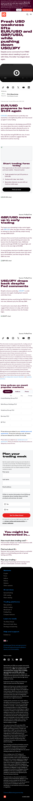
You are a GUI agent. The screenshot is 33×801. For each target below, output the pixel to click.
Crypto (6, 573)
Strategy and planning (10, 626)
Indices (17, 391)
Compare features (9, 614)
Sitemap (8, 645)
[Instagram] (13, 87)
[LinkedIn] (29, 87)
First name (6, 472)
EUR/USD (4, 115)
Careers (6, 792)
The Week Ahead (9, 622)
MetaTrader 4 (8, 609)
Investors (17, 647)
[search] (27, 14)
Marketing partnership (16, 792)
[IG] (4, 14)
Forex (27, 391)
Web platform (8, 605)
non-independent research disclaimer (14, 377)
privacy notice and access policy (15, 521)
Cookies (11, 647)
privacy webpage (8, 523)
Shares (6, 580)
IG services (9, 590)
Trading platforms (12, 602)
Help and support (11, 631)
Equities (7, 391)
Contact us (7, 635)
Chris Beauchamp (12, 94)
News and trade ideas (10, 624)
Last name (6, 479)
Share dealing (8, 597)
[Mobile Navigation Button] (31, 14)
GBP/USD (7, 229)
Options (6, 583)
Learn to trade (10, 619)
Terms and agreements (19, 645)
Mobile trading (8, 607)
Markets (7, 570)
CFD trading (7, 595)
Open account (27, 10)
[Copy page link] (3, 87)
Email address (7, 487)
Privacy (6, 647)
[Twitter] (18, 87)
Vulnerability (15, 649)
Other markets (8, 585)
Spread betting (8, 593)
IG (4, 645)
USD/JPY (21, 291)
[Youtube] (24, 87)
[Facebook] (8, 87)
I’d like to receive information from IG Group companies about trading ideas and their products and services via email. (16, 496)
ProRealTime (7, 612)
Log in (19, 10)
